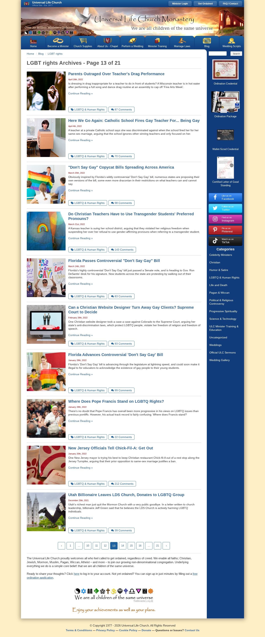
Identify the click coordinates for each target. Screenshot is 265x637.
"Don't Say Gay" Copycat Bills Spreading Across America (121, 167)
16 (140, 545)
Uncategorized (218, 337)
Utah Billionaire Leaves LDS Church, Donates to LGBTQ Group (126, 495)
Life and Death (218, 285)
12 (105, 545)
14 (122, 545)
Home (33, 46)
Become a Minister (58, 46)
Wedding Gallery (219, 360)
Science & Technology (222, 318)
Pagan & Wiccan (219, 292)
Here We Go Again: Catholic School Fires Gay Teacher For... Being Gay (134, 120)
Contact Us (192, 630)
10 (87, 545)
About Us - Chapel (107, 46)
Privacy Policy (105, 630)
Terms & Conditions (79, 630)
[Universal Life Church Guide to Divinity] (114, 596)
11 (96, 545)
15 (131, 545)
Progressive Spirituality (223, 311)
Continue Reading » (80, 93)
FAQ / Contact (230, 3)
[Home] (132, 21)
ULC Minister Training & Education (223, 328)
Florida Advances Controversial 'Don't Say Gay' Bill (115, 355)
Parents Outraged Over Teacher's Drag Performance (116, 74)
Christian (214, 262)
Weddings (215, 345)
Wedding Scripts (232, 46)
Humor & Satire (218, 270)
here (76, 573)
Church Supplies (83, 46)
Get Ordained (205, 3)
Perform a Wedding (132, 46)
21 (157, 545)
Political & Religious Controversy (221, 302)
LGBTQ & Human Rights (224, 277)
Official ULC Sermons (222, 352)
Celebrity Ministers (220, 254)
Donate (146, 630)
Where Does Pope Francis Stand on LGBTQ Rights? (116, 401)
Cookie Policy (128, 630)
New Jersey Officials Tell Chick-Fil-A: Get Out (110, 448)
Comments (123, 109)
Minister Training (157, 46)
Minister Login (180, 3)
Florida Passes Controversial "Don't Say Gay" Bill (114, 261)
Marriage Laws (182, 46)
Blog (206, 46)
